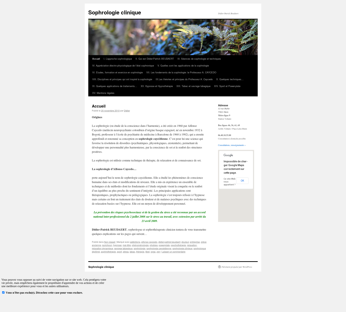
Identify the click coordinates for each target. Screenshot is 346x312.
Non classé (109, 241)
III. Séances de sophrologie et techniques (199, 58)
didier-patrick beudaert (169, 241)
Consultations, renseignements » (232, 145)
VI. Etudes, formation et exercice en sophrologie (117, 72)
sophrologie (139, 248)
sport (119, 251)
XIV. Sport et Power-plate (227, 86)
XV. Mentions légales (103, 93)
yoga (153, 251)
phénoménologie (140, 245)
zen (158, 251)
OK (242, 180)
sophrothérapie (108, 251)
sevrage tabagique (123, 248)
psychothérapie (178, 245)
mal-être (127, 245)
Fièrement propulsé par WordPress (237, 266)
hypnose (117, 245)
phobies (154, 245)
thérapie (140, 251)
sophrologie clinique (182, 248)
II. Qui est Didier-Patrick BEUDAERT (155, 58)
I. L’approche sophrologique (118, 58)
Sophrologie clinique (114, 12)
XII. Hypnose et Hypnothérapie (157, 86)
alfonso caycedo (149, 241)
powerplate (164, 245)
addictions (135, 241)
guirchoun (107, 245)
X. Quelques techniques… (230, 79)
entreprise (195, 241)
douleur (185, 241)
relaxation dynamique (102, 248)
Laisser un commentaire (173, 251)
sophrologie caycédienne (159, 248)
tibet (147, 251)
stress (126, 251)
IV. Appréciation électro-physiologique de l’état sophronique (123, 65)
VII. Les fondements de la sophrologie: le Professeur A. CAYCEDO (181, 72)
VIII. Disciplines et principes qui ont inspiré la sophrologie (122, 79)
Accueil (96, 58)
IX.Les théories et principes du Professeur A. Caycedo (184, 79)
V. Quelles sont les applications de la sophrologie (183, 65)
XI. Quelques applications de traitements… (114, 86)
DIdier (127, 110)
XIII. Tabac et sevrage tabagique (193, 86)
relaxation (192, 245)
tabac (132, 251)
